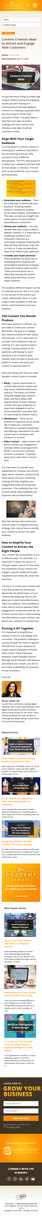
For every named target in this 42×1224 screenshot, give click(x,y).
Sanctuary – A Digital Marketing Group (21, 1203)
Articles (8, 33)
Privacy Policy (14, 1127)
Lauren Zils (14, 55)
